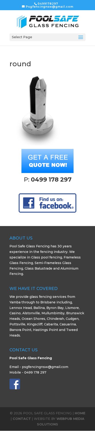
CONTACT (22, 419)
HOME (80, 413)
